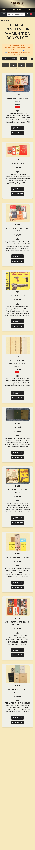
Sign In (29, 9)
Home (3, 20)
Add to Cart (18, 128)
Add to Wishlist (18, 133)
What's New (5, 9)
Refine (24, 58)
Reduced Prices (17, 9)
